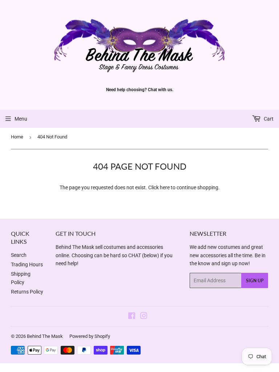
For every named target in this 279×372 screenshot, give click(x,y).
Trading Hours (27, 264)
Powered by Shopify (89, 336)
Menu (21, 119)
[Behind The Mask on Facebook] (132, 317)
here (165, 187)
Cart (268, 119)
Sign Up (254, 280)
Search (19, 255)
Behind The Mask (45, 336)
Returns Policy (27, 292)
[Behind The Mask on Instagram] (143, 317)
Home (17, 137)
